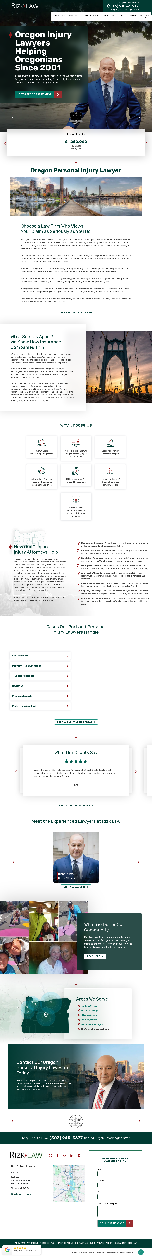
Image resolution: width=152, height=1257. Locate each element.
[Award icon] (76, 113)
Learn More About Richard (75, 879)
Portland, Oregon (89, 1006)
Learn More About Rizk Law (75, 312)
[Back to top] (141, 1252)
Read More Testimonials (74, 805)
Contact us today (53, 1083)
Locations (108, 15)
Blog (120, 15)
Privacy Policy (105, 1243)
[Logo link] (30, 10)
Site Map (132, 1243)
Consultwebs (82, 1252)
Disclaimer (120, 1243)
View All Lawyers (75, 887)
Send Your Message (112, 1223)
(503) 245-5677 (123, 5)
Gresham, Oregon (89, 1020)
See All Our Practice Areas (74, 722)
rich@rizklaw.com (69, 866)
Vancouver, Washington (92, 1024)
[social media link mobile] (50, 1155)
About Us (60, 15)
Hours (28, 1194)
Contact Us (144, 16)
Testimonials (131, 15)
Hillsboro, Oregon (89, 1015)
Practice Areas (91, 15)
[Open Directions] (69, 1166)
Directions (16, 1194)
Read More (93, 956)
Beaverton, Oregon (90, 1010)
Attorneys (74, 15)
